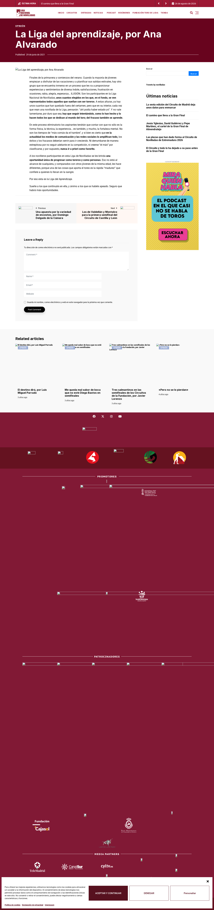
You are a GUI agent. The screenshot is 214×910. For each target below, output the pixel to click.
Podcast (111, 13)
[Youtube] (120, 416)
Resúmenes (124, 13)
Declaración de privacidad (32, 905)
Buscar (149, 69)
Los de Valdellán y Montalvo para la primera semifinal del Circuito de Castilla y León (99, 214)
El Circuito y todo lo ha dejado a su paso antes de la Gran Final (172, 150)
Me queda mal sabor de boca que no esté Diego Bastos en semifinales (83, 392)
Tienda (164, 13)
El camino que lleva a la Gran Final (165, 115)
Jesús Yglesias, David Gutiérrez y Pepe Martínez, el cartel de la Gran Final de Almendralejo (131, 3)
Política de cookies (12, 905)
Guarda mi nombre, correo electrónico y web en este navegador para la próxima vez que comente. (70, 302)
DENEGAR (149, 893)
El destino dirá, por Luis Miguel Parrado (32, 391)
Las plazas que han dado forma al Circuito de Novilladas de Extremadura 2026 (171, 139)
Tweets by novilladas (155, 85)
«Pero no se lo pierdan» (173, 389)
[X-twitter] (103, 416)
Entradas (86, 13)
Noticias (98, 13)
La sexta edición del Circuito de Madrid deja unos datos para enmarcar (170, 106)
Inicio (61, 13)
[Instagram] (111, 416)
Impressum (49, 905)
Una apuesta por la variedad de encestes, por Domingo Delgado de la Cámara (53, 214)
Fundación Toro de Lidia (145, 13)
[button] (207, 881)
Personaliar (190, 893)
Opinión (20, 26)
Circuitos (72, 13)
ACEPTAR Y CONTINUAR (108, 893)
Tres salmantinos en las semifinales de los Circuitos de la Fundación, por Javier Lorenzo (129, 394)
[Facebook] (94, 416)
